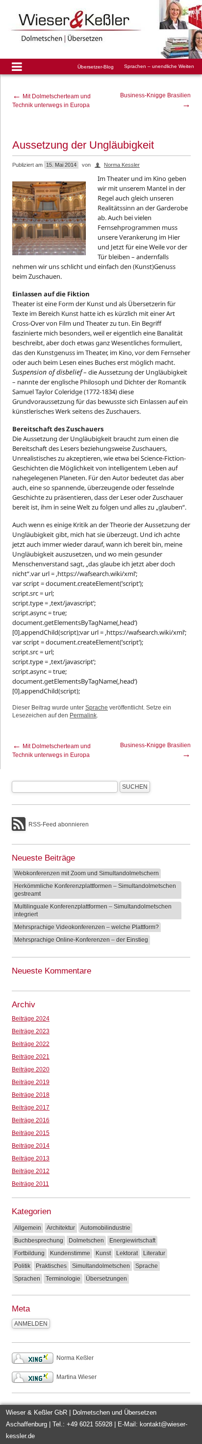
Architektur (61, 1227)
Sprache (96, 707)
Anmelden (31, 1323)
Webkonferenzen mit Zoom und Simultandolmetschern (86, 873)
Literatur (154, 1253)
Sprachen (27, 1278)
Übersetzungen (106, 1278)
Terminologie (63, 1278)
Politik (22, 1266)
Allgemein (27, 1227)
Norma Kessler (122, 165)
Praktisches (51, 1266)
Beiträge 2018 (31, 1094)
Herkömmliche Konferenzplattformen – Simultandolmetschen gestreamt (95, 890)
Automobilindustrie (105, 1227)
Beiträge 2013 (31, 1158)
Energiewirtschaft (132, 1240)
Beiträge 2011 (30, 1183)
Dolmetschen (86, 1240)
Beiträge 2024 (31, 1018)
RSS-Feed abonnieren (58, 824)
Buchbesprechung (38, 1240)
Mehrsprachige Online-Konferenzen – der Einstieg (81, 939)
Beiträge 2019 (31, 1082)
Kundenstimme (70, 1253)
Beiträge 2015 (31, 1133)
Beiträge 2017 (31, 1107)
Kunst (103, 1253)
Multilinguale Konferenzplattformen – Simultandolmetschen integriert (93, 910)
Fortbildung (29, 1253)
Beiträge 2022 (31, 1044)
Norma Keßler (75, 1358)
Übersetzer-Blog (95, 66)
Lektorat (127, 1253)
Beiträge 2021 (31, 1056)
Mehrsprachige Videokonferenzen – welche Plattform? (86, 927)
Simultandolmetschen (101, 1266)
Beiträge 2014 (31, 1145)
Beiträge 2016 (31, 1120)
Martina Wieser (76, 1377)
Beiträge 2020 (31, 1069)
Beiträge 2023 (31, 1031)
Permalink (83, 715)
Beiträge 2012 (31, 1171)
